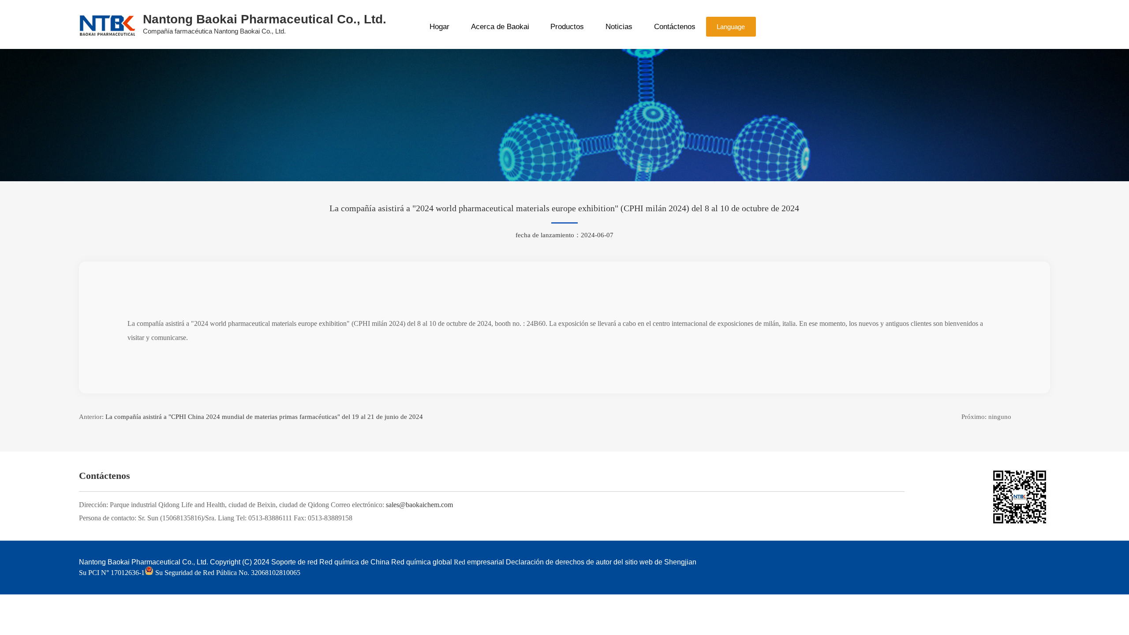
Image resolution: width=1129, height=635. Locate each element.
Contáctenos (674, 26)
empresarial (485, 562)
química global (429, 562)
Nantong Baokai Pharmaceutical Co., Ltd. (143, 562)
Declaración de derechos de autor (559, 562)
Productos (567, 26)
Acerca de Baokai (500, 26)
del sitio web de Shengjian (654, 562)
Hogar (439, 26)
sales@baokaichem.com (419, 504)
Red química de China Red (361, 562)
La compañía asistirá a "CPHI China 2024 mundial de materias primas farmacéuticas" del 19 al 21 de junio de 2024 (264, 416)
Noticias (619, 26)
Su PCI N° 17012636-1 (112, 572)
